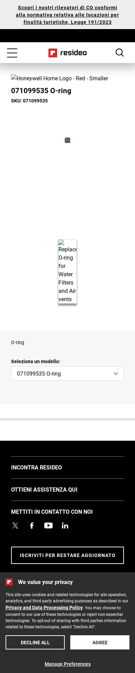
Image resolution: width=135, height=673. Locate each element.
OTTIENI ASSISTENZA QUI (54, 489)
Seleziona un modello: (35, 361)
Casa (67, 53)
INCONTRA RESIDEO (47, 467)
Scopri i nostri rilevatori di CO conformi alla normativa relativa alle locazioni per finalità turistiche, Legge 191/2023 (67, 14)
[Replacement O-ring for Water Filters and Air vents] (67, 140)
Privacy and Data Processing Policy (44, 607)
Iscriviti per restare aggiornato (68, 555)
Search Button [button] (120, 52)
